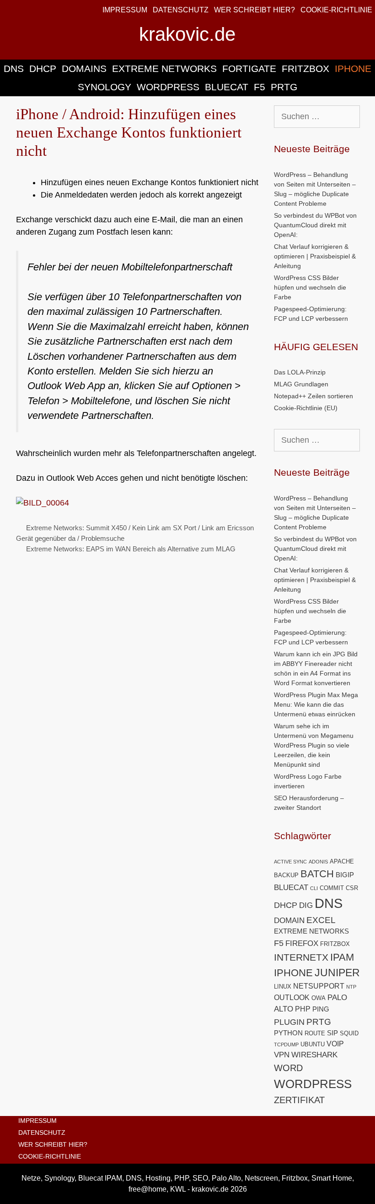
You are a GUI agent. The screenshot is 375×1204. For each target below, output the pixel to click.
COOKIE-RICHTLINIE (336, 10)
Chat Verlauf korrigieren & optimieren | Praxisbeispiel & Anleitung (315, 256)
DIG (306, 905)
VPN (281, 1054)
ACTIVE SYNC (290, 861)
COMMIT (332, 888)
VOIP (335, 1044)
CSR (352, 888)
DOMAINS (84, 68)
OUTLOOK (292, 997)
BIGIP (345, 875)
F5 (259, 87)
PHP (303, 1009)
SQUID (349, 1033)
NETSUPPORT (318, 986)
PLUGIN (289, 1022)
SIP (332, 1033)
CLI (314, 888)
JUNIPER (337, 973)
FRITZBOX (305, 68)
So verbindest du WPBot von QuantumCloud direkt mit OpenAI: (315, 225)
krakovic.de (187, 34)
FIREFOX (301, 943)
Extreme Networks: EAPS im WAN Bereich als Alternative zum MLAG (131, 549)
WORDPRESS (168, 87)
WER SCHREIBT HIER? (254, 10)
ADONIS (318, 861)
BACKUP (286, 875)
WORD (288, 1068)
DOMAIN (289, 920)
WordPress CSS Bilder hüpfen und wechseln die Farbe (310, 287)
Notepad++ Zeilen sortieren (313, 396)
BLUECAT (226, 87)
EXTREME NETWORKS (164, 68)
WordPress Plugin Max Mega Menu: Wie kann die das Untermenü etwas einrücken (316, 704)
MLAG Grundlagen (301, 384)
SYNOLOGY (104, 87)
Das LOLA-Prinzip (300, 372)
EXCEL (321, 920)
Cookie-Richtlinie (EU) (306, 408)
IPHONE (353, 68)
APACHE (342, 861)
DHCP (42, 68)
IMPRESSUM (124, 10)
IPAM (342, 957)
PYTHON (288, 1033)
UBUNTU (312, 1044)
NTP (351, 987)
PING (320, 1009)
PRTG (284, 87)
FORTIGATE (249, 68)
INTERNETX (301, 957)
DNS (14, 68)
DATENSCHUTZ (181, 10)
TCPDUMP (286, 1044)
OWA (318, 998)
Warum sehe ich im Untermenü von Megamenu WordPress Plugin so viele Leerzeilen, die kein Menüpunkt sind (314, 745)
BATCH (317, 874)
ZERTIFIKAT (299, 1100)
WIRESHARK (314, 1054)
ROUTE (315, 1033)
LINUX (282, 986)
